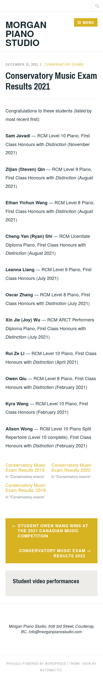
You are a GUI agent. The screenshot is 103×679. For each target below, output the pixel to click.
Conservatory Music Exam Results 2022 (52, 553)
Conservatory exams (64, 64)
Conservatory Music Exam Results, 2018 (26, 487)
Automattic (51, 670)
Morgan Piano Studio (26, 33)
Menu (88, 22)
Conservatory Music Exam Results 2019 (26, 467)
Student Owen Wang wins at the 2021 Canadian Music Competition (53, 531)
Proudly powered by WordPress (36, 663)
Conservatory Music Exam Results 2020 (72, 467)
